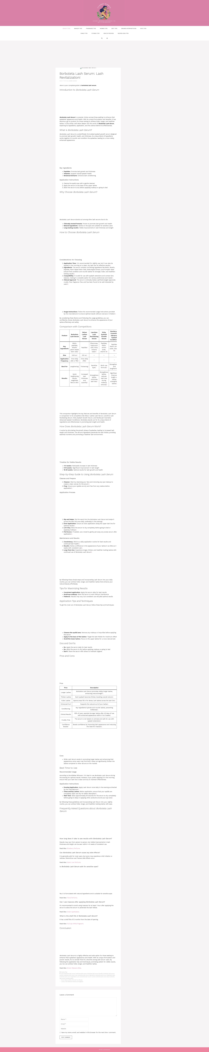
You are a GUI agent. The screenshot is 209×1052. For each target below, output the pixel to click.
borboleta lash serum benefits (95, 973)
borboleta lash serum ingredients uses (69, 976)
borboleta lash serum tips (102, 976)
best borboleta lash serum (68, 973)
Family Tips (84, 33)
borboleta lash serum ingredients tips (105, 975)
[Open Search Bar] (101, 38)
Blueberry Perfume (73, 848)
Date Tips (143, 28)
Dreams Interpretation (128, 28)
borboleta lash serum (81, 973)
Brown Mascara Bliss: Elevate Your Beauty (72, 980)
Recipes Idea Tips (123, 33)
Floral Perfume (72, 898)
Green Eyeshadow (73, 912)
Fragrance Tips (91, 28)
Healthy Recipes (109, 33)
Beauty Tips (66, 28)
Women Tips (103, 28)
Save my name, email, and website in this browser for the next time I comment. (88, 1032)
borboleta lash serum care (70, 975)
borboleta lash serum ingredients (86, 975)
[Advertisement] (88, 55)
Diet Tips (114, 28)
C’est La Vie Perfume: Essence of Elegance (72, 981)
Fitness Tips (95, 33)
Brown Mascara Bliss (74, 968)
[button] (107, 38)
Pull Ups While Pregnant (75, 923)
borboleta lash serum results (87, 976)
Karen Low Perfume (73, 862)
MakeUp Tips (78, 28)
